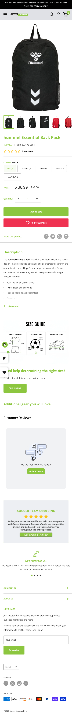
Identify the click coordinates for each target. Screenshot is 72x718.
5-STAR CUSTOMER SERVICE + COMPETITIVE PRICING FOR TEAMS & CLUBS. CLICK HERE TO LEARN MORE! (36, 4)
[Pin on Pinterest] (52, 236)
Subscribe (14, 650)
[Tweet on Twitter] (59, 236)
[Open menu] (5, 14)
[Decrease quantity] (18, 198)
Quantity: (8, 198)
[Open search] (52, 14)
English (8, 666)
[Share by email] (66, 236)
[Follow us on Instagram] (19, 683)
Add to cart (36, 211)
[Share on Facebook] (46, 236)
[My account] (58, 14)
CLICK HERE (15, 388)
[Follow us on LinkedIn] (25, 683)
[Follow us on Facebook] (5, 683)
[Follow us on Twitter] (12, 683)
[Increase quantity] (37, 198)
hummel (7, 145)
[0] (65, 14)
